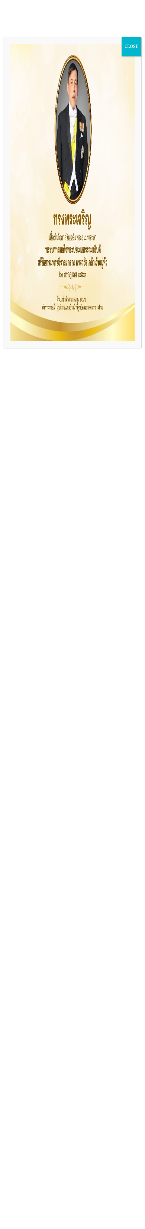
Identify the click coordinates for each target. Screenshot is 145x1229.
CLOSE (131, 46)
